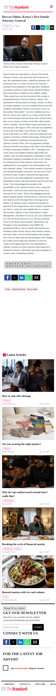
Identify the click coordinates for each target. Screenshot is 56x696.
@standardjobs (21, 668)
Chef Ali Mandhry (11, 600)
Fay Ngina (16, 26)
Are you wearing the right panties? (21, 444)
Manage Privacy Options (14, 608)
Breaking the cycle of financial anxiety (23, 544)
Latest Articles (16, 355)
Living (7, 289)
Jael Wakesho (9, 452)
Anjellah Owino (10, 404)
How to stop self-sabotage (16, 395)
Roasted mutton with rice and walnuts (23, 592)
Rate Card (40, 684)
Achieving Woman (18, 289)
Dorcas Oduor (32, 289)
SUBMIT (38, 627)
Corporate (9, 684)
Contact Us (24, 684)
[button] (33, 27)
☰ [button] (51, 7)
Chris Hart (8, 504)
